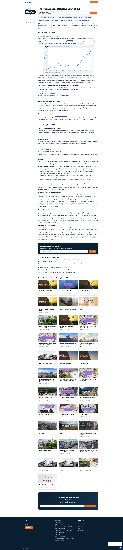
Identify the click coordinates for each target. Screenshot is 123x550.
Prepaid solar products (44, 95)
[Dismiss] (121, 544)
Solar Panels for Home (30, 15)
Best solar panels (81, 530)
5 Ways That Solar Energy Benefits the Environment (67, 17)
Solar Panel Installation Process (61, 522)
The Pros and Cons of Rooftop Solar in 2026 (30, 12)
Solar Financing (30, 22)
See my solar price (90, 506)
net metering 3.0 (52, 203)
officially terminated (68, 88)
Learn (68, 2)
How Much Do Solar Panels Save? (61, 536)
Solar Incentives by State (59, 524)
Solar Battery (30, 20)
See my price (94, 2)
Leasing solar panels (44, 91)
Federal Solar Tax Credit (59, 540)
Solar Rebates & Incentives (30, 9)
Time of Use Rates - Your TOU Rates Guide (82, 20)
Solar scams (40, 161)
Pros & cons (80, 526)
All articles (80, 522)
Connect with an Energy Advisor (45, 272)
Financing (57, 2)
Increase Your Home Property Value (85, 17)
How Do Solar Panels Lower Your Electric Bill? (47, 17)
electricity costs (50, 41)
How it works (51, 2)
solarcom (28, 2)
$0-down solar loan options (44, 214)
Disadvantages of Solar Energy (66, 20)
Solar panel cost (81, 524)
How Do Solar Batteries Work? (60, 544)
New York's (42, 147)
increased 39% (70, 40)
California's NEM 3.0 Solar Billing (46, 145)
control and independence (79, 79)
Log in (88, 2)
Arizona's (42, 149)
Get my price (93, 12)
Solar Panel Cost (30, 18)
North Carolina (43, 151)
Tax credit (79, 528)
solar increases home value (61, 116)
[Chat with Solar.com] (120, 547)
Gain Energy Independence (44, 20)
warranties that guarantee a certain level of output (67, 105)
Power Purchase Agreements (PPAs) (47, 93)
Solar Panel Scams (54, 20)
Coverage (63, 2)
